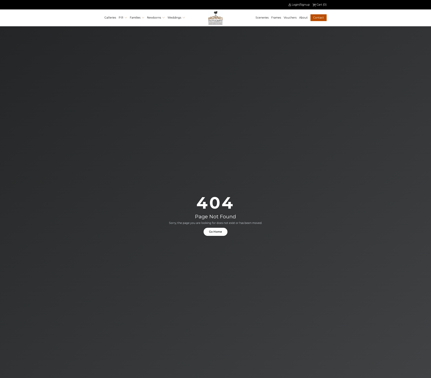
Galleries (110, 17)
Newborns (154, 17)
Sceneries (262, 17)
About (303, 17)
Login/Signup (301, 4)
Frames (276, 17)
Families (135, 17)
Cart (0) (322, 4)
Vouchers (290, 17)
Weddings (174, 17)
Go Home (215, 231)
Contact (318, 17)
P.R (121, 17)
